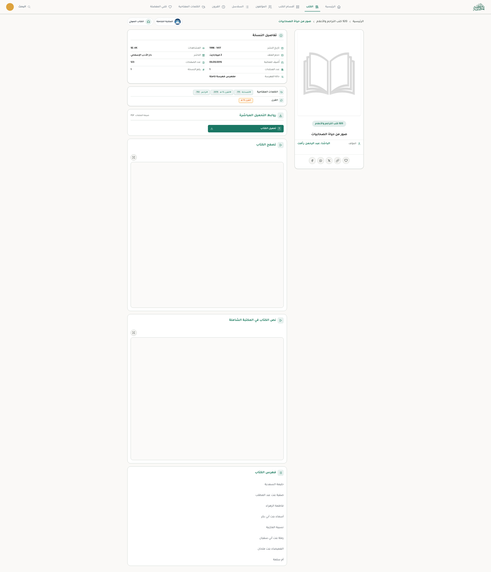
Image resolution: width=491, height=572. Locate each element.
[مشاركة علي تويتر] (329, 160)
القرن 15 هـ (246, 100)
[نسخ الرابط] (337, 160)
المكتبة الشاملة (165, 22)
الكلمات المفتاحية (189, 6)
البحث (22, 6)
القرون (216, 6)
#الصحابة (244, 92)
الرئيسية (330, 6)
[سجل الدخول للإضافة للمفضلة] (346, 160)
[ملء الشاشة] (134, 157)
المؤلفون (261, 6)
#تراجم (202, 92)
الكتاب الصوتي (136, 22)
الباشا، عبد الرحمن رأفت (313, 143)
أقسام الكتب (286, 6)
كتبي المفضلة (158, 6)
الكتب (309, 6)
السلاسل (238, 6)
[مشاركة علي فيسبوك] (312, 160)
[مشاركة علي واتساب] (320, 160)
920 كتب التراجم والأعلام (331, 21)
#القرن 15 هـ (222, 92)
